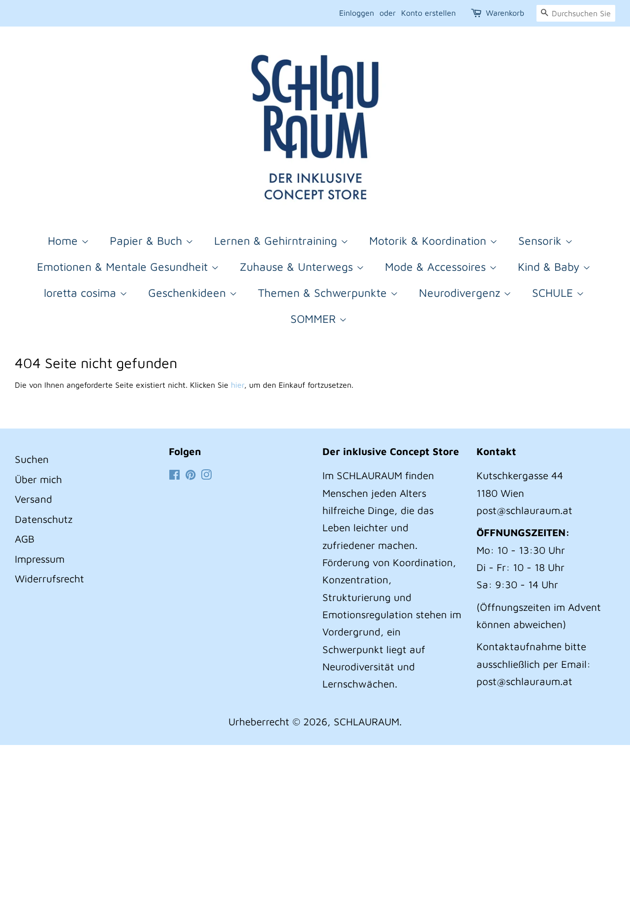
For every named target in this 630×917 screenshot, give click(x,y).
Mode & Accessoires (437, 266)
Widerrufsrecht (49, 578)
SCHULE (554, 292)
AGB (24, 538)
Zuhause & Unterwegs (298, 266)
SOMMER (314, 318)
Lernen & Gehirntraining (277, 240)
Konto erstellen (428, 12)
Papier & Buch (148, 240)
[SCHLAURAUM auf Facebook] (174, 475)
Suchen (32, 459)
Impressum (39, 559)
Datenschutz (43, 519)
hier (237, 384)
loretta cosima (82, 292)
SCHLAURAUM (366, 721)
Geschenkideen (188, 292)
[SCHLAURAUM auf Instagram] (206, 475)
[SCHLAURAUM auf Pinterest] (190, 475)
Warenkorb (505, 12)
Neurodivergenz (461, 292)
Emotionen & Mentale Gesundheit (124, 266)
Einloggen (356, 12)
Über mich (38, 479)
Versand (33, 499)
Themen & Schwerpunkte (324, 292)
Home (64, 240)
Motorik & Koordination (429, 240)
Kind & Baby (550, 266)
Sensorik (541, 240)
